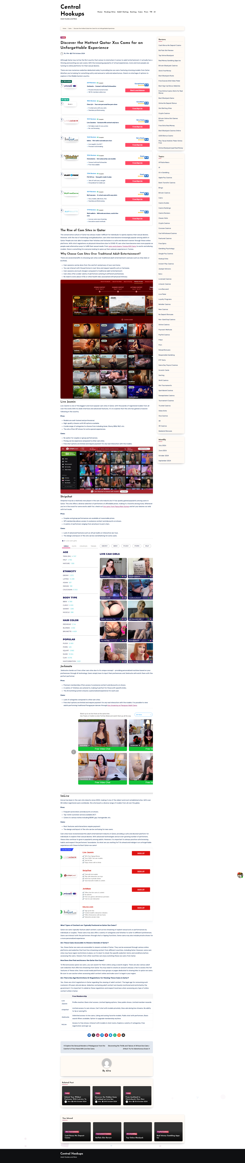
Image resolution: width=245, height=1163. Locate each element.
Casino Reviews (164, 213)
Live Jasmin (88, 852)
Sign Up (141, 853)
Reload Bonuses (164, 350)
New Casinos (163, 309)
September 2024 (165, 461)
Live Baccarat (164, 289)
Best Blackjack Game (166, 98)
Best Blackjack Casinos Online (170, 131)
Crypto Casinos (164, 113)
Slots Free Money (165, 71)
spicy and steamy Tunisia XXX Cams (122, 246)
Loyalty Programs (165, 299)
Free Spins (162, 243)
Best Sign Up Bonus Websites (169, 86)
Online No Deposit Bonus (168, 103)
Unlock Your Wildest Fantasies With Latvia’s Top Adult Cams (75, 1099)
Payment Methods (165, 330)
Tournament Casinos (166, 401)
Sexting (133, 12)
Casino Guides (164, 203)
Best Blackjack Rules (166, 76)
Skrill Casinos (163, 380)
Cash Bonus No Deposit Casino (170, 45)
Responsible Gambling (167, 355)
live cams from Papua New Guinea (116, 506)
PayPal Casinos (164, 335)
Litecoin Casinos (165, 284)
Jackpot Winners (165, 269)
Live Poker (162, 294)
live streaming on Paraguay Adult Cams (122, 705)
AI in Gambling (164, 172)
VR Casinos (163, 426)
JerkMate (87, 889)
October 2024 (164, 456)
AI (155, 12)
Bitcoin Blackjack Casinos (168, 66)
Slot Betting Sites (165, 108)
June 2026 (163, 450)
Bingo (161, 188)
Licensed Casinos (165, 279)
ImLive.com (88, 907)
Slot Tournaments (165, 385)
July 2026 (162, 445)
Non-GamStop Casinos (167, 319)
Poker (161, 340)
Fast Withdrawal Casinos (168, 233)
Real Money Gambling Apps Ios (170, 60)
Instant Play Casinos (166, 264)
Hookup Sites (110, 12)
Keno (160, 274)
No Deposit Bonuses (166, 314)
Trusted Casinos (165, 406)
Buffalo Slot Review (166, 50)
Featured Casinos (165, 238)
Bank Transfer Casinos (167, 183)
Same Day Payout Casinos (168, 365)
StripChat (87, 871)
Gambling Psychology (166, 249)
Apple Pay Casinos (165, 178)
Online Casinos (164, 325)
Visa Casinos (163, 416)
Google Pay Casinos (166, 254)
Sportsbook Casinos (166, 390)
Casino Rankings (165, 208)
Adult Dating (123, 12)
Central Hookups (71, 1153)
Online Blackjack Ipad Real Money (171, 148)
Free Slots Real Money (167, 126)
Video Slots (163, 411)
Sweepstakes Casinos (166, 395)
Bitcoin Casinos (164, 193)
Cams (140, 12)
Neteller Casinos (165, 304)
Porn (146, 12)
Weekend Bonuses (165, 431)
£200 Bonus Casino (166, 136)
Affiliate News (164, 162)
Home (99, 12)
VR (151, 12)
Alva (67, 53)
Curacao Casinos (165, 228)
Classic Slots (163, 218)
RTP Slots (162, 360)
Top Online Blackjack (166, 55)
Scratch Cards (164, 370)
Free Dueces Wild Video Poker (169, 81)
